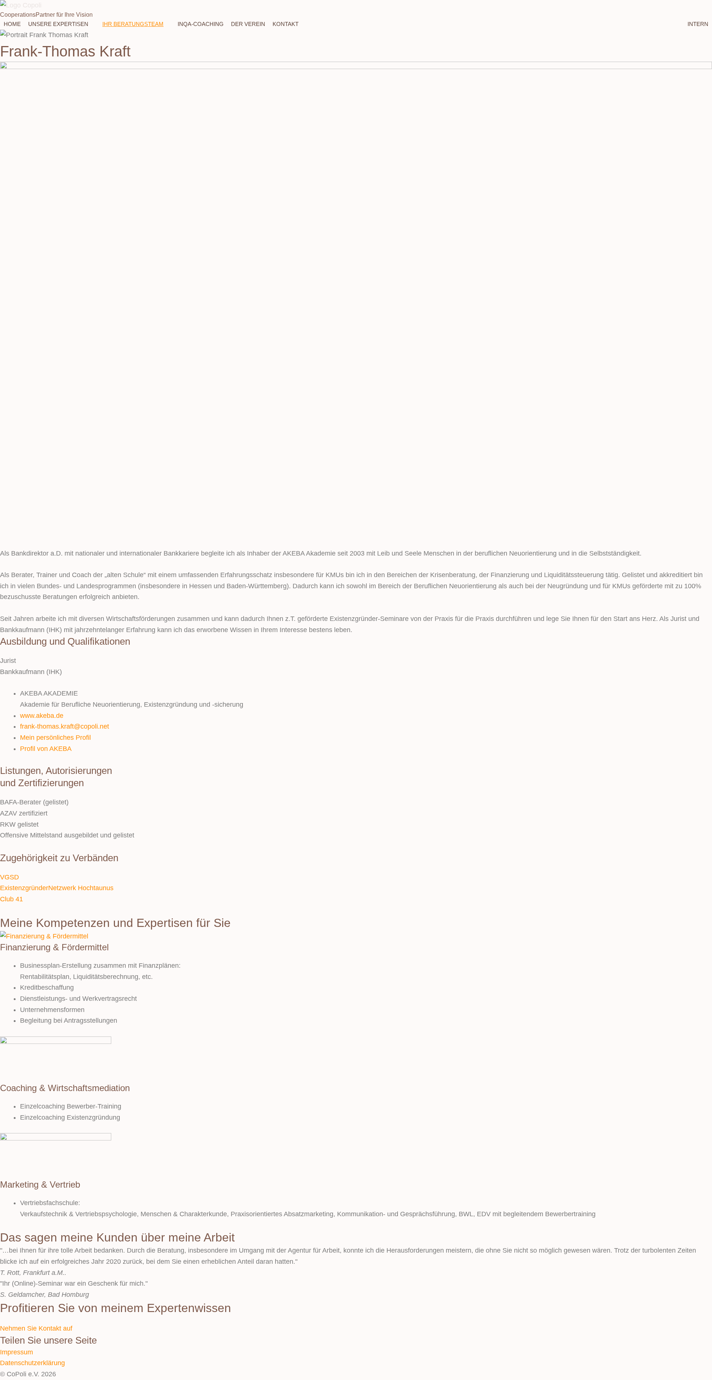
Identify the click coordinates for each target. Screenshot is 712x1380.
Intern (698, 24)
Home (12, 24)
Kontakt (286, 24)
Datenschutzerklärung (32, 1363)
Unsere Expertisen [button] (58, 24)
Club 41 (11, 899)
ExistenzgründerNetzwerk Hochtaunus (56, 888)
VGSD (9, 877)
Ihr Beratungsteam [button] (133, 24)
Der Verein (248, 24)
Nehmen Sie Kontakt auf (36, 1328)
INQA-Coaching (201, 24)
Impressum (16, 1352)
